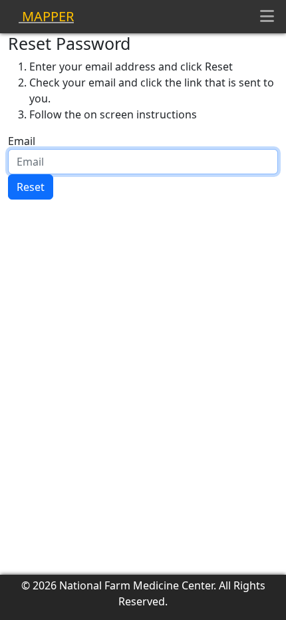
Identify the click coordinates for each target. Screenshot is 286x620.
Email (21, 141)
